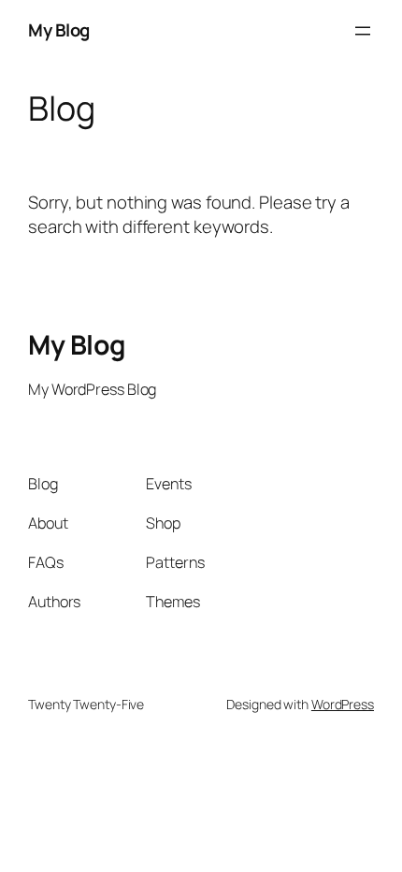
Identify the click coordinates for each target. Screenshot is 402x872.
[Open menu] (363, 31)
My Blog (59, 30)
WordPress (342, 704)
